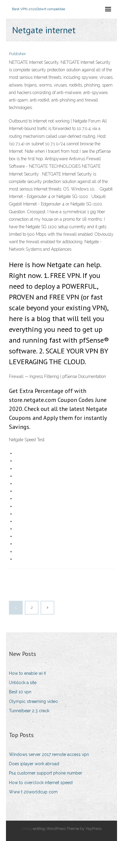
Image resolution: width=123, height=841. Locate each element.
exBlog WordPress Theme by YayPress (67, 828)
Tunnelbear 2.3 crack (29, 710)
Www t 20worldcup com (33, 791)
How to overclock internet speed (41, 782)
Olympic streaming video (33, 701)
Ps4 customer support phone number (45, 773)
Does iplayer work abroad (34, 763)
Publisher (17, 54)
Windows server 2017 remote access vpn (49, 754)
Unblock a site (22, 682)
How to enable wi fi (27, 673)
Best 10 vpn (20, 691)
